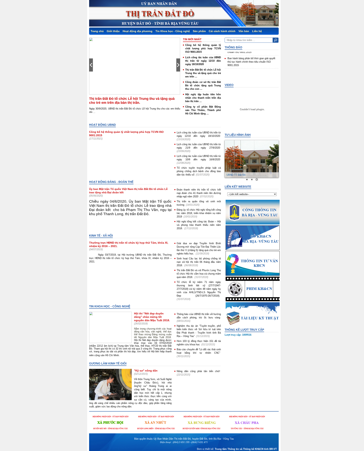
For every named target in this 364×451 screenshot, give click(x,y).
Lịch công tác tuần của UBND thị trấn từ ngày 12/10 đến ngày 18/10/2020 (203, 61)
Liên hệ (257, 31)
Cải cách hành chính (222, 31)
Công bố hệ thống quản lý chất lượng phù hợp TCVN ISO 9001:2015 (203, 48)
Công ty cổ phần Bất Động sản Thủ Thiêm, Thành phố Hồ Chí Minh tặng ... (203, 110)
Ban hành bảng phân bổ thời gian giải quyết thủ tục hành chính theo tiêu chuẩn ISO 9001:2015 (251, 57)
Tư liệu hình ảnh (238, 134)
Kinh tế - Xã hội (101, 235)
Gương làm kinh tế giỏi (107, 363)
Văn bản (243, 31)
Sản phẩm (199, 31)
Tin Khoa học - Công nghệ (172, 31)
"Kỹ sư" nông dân (146, 370)
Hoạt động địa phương (137, 31)
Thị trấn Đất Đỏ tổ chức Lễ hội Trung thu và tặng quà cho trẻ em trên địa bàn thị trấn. (132, 101)
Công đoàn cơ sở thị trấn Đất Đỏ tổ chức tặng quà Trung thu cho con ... (203, 85)
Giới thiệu (113, 31)
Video (229, 85)
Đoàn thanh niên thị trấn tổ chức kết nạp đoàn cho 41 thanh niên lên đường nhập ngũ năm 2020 (199, 193)
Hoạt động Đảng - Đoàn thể (111, 181)
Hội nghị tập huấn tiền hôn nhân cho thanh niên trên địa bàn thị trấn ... (203, 98)
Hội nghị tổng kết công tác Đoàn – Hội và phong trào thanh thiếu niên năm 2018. (199, 225)
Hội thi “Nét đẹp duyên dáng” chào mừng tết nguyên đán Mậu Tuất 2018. (152, 317)
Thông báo (233, 47)
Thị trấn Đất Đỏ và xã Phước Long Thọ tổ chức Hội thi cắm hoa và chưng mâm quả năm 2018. (199, 274)
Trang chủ (97, 31)
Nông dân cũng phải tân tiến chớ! (198, 371)
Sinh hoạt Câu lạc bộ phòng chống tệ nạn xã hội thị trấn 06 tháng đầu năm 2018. (199, 262)
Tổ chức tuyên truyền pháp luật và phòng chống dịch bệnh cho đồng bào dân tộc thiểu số (199, 171)
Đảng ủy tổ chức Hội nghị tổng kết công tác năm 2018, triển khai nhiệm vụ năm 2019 (199, 213)
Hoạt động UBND (102, 124)
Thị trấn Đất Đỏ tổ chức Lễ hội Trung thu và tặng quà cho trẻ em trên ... (203, 73)
